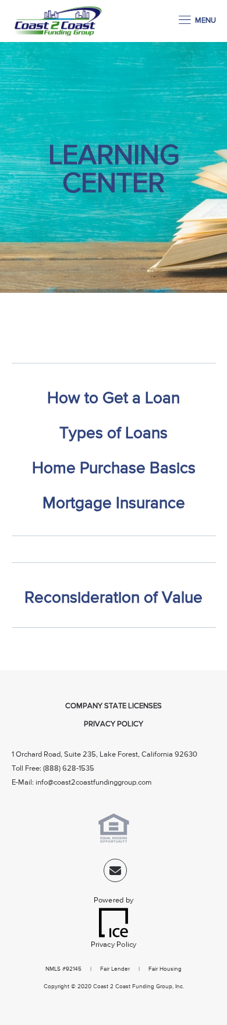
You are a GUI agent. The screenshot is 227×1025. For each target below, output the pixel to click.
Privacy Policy (113, 724)
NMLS (53, 969)
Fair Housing (165, 969)
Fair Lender (115, 969)
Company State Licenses (113, 706)
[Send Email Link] (115, 873)
